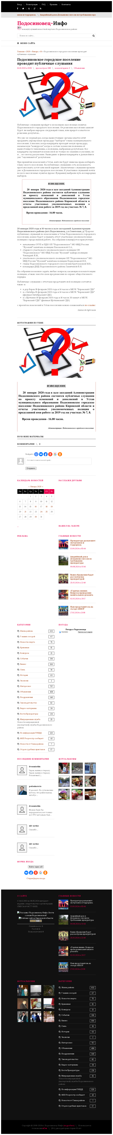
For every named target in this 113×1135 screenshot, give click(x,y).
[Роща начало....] (48, 1016)
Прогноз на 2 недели (85, 632)
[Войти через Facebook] (46, 454)
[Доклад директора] (22, 1016)
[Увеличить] (56, 353)
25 (47, 512)
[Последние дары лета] (77, 794)
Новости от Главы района (31, 744)
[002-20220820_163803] (90, 768)
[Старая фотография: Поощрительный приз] (35, 1003)
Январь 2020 (35, 486)
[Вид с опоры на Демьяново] (48, 1003)
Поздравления (26, 697)
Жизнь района (26, 631)
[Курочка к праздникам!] (90, 781)
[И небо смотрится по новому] (35, 990)
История (24, 675)
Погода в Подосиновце (76, 629)
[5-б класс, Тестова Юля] (35, 1016)
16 (41, 51)
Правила (53, 4)
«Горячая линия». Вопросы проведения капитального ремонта (81, 593)
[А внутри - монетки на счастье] (48, 990)
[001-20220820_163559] (64, 781)
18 (46, 506)
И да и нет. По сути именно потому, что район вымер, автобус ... (41, 790)
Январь (35, 51)
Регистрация (31, 4)
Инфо (42, 23)
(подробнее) (69, 1125)
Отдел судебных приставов (32, 749)
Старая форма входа (36, 878)
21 (25, 512)
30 (36, 517)
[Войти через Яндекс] (50, 454)
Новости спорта (27, 642)
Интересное (25, 686)
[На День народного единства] (64, 794)
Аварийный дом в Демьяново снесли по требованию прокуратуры (61, 15)
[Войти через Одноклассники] (60, 454)
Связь (22, 669)
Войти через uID (36, 867)
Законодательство (28, 703)
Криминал (24, 647)
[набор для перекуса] (90, 794)
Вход (19, 4)
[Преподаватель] (22, 1003)
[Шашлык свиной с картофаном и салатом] (77, 781)
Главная (20, 51)
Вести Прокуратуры (29, 714)
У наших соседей (27, 636)
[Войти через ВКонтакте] (41, 454)
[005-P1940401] (64, 768)
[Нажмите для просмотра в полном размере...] (56, 223)
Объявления (79, 68)
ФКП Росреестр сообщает (32, 738)
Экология (24, 681)
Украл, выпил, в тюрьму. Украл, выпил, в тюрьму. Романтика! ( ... (39, 771)
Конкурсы (24, 653)
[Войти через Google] (55, 454)
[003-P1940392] (77, 768)
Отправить (31, 468)
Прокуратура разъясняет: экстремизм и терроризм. (83, 543)
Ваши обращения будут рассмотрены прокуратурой (82, 577)
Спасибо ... (34, 828)
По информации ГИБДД (31, 733)
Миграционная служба (30, 719)
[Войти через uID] (36, 454)
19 (52, 506)
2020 (28, 51)
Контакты (66, 4)
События (24, 658)
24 (41, 512)
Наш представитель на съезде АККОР (81, 608)
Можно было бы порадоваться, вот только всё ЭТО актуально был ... (40, 810)
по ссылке (90, 305)
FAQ (43, 4)
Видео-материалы (28, 708)
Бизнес (23, 664)
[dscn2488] (22, 990)
